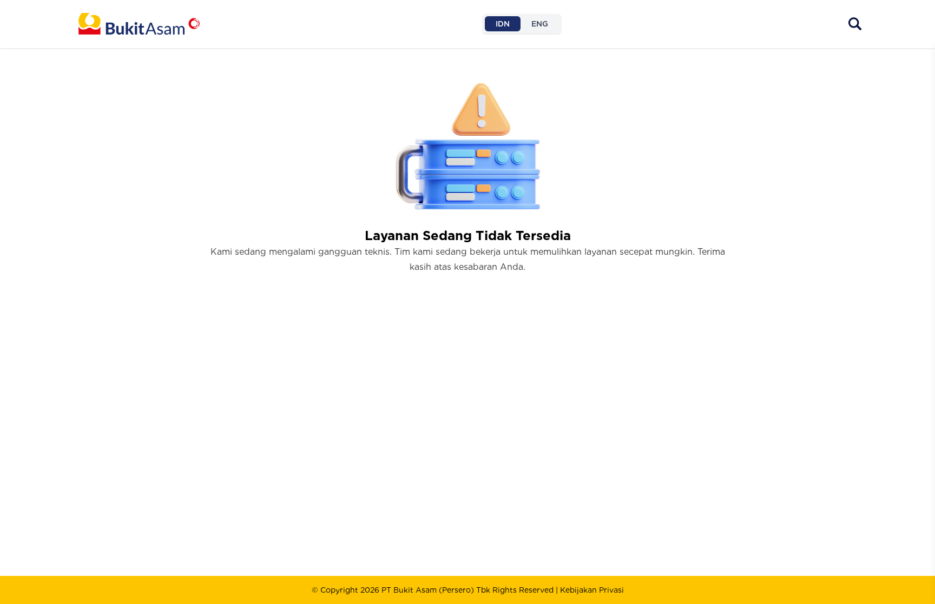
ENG (539, 23)
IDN (503, 23)
